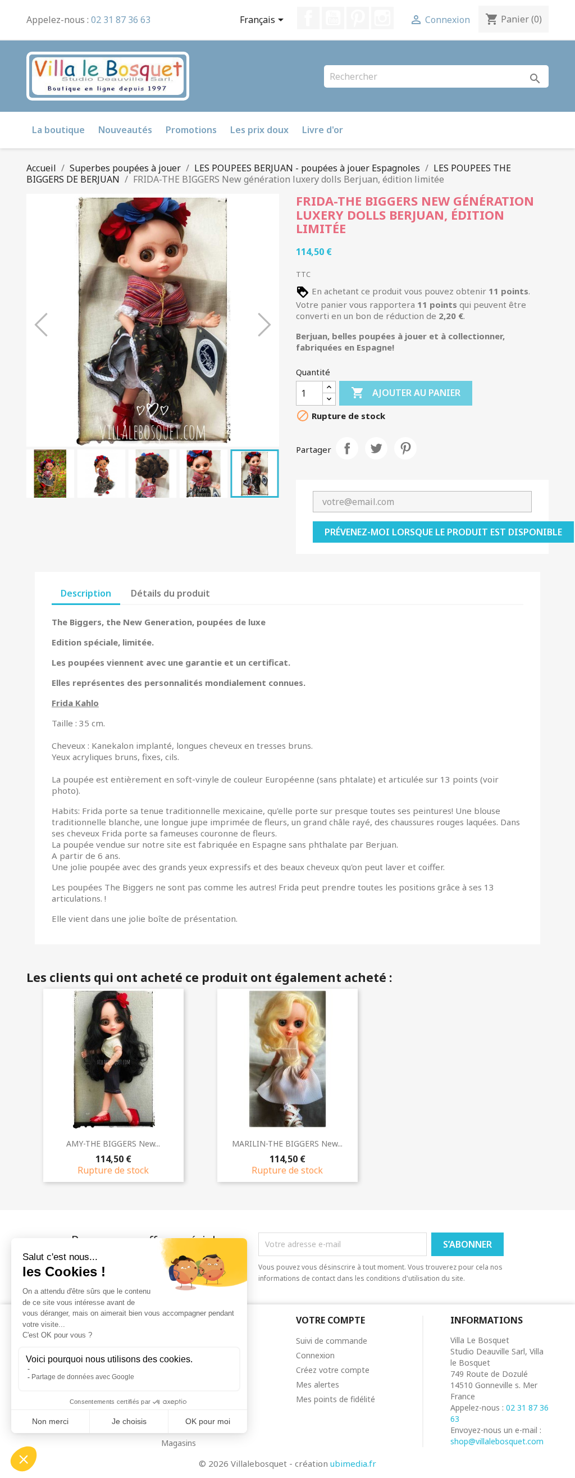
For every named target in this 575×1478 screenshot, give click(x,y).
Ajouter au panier (405, 392)
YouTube (333, 18)
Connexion (315, 1355)
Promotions (191, 130)
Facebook (308, 18)
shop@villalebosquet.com (497, 1441)
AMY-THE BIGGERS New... (113, 1143)
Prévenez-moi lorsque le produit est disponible (443, 532)
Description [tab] (86, 593)
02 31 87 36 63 (120, 19)
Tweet (376, 448)
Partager (347, 448)
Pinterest (357, 18)
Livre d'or (322, 130)
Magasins (178, 1443)
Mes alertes (317, 1384)
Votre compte (330, 1320)
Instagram (382, 18)
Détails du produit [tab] (170, 593)
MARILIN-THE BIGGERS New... (287, 1143)
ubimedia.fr (353, 1463)
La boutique (58, 130)
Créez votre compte (332, 1370)
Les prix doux (259, 130)
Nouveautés (125, 130)
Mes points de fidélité (335, 1399)
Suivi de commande (331, 1340)
